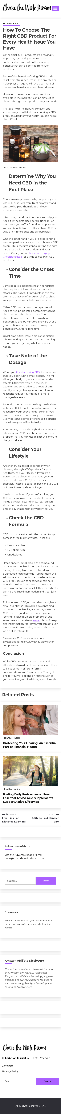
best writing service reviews (21, 924)
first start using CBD (28, 372)
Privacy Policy (10, 1071)
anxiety (37, 620)
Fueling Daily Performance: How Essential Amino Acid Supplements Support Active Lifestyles (28, 798)
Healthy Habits (11, 23)
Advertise (20, 855)
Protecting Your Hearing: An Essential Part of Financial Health (29, 745)
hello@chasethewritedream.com (24, 858)
